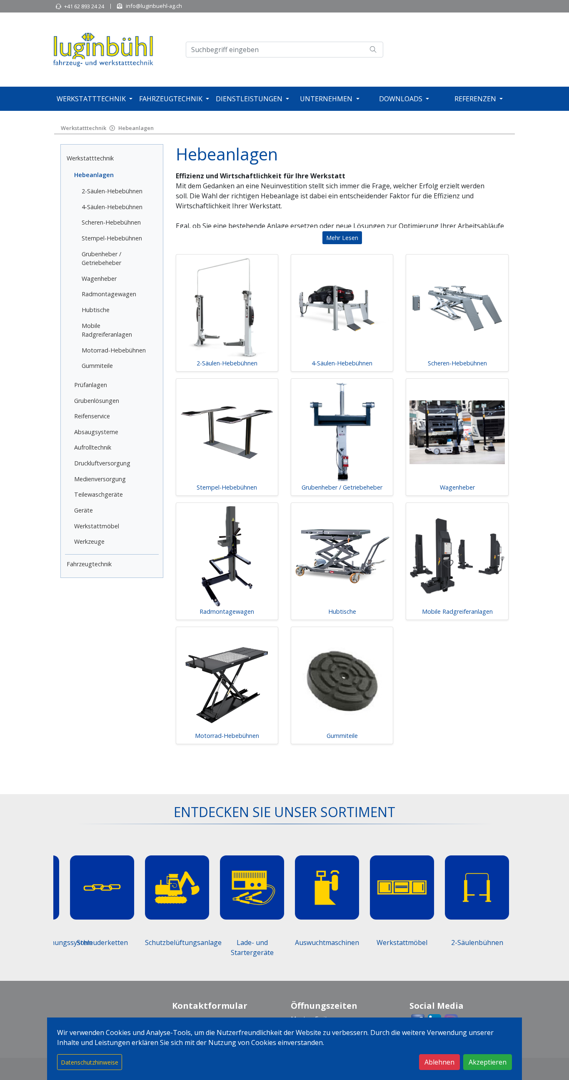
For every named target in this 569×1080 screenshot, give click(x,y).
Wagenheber (99, 278)
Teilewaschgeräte (98, 494)
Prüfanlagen (90, 385)
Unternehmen (326, 98)
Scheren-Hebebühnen (111, 222)
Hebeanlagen (136, 128)
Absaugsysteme (96, 432)
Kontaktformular (209, 1005)
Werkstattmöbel (96, 526)
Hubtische (96, 310)
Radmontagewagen (109, 294)
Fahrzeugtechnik (170, 98)
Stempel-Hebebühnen (112, 238)
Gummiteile (97, 366)
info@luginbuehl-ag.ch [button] (154, 6)
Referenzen (475, 98)
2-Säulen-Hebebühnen (112, 191)
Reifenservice (92, 416)
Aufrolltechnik (92, 447)
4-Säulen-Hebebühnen (112, 207)
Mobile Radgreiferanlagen (457, 611)
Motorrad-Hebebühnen (114, 350)
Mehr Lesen (342, 238)
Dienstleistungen (249, 98)
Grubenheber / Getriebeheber (342, 487)
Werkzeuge (89, 541)
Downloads (400, 98)
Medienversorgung (100, 479)
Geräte (83, 510)
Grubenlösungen (96, 401)
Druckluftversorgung (102, 463)
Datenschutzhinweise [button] (89, 1062)
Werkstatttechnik (91, 98)
